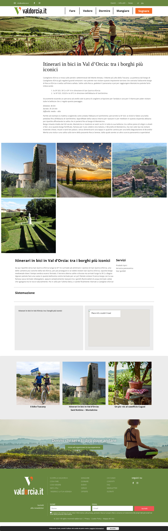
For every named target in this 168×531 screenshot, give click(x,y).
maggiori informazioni (96, 528)
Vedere (87, 11)
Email (94, 504)
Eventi (113, 3)
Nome (52, 504)
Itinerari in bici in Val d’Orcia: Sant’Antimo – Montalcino (84, 408)
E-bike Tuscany (38, 406)
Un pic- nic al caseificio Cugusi (130, 406)
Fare (72, 11)
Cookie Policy (96, 518)
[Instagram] (137, 483)
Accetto (112, 528)
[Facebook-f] (133, 483)
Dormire (104, 11)
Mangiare (123, 11)
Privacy (87, 518)
